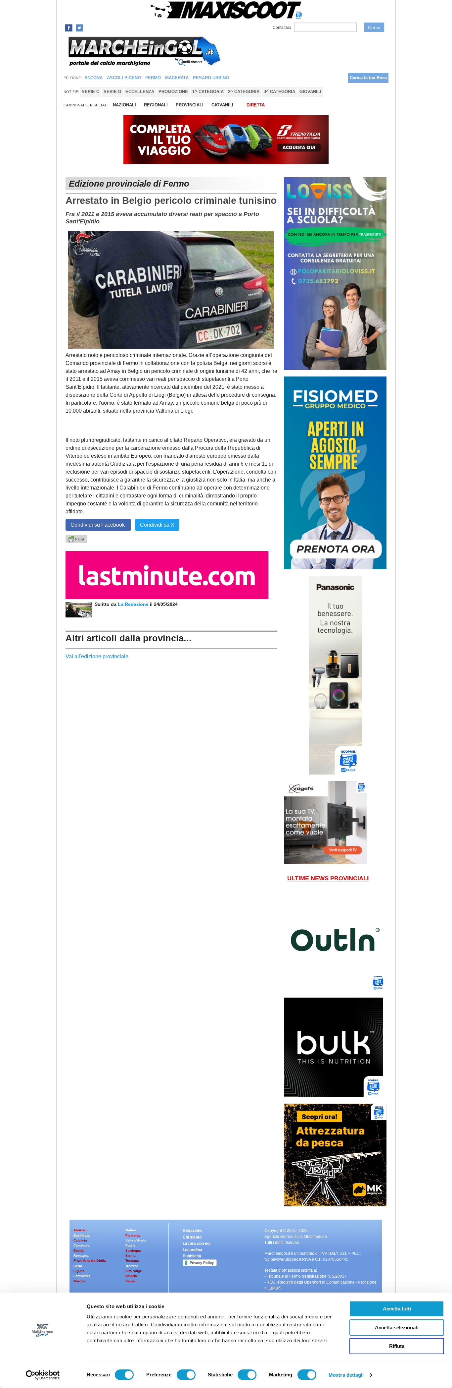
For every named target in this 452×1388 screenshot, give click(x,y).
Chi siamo (192, 1237)
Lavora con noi (196, 1243)
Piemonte (133, 1235)
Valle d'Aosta (135, 1240)
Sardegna (133, 1250)
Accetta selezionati (397, 1327)
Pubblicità (192, 1256)
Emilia (78, 1250)
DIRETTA (256, 104)
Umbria (131, 1276)
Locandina (192, 1249)
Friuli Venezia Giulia (89, 1260)
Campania (81, 1245)
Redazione (193, 1230)
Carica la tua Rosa (368, 77)
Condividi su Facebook (98, 525)
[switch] (186, 1374)
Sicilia (130, 1255)
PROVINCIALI (189, 104)
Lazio (77, 1266)
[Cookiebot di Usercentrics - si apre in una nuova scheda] (43, 1375)
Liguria (79, 1271)
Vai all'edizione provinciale (97, 656)
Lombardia (82, 1276)
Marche (79, 1281)
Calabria (80, 1240)
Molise (130, 1230)
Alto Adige (133, 1271)
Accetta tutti (397, 1308)
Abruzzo (79, 1230)
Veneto (130, 1281)
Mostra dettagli (346, 1375)
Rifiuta (396, 1346)
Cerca (374, 27)
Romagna (81, 1255)
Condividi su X (157, 525)
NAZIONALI (124, 104)
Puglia (130, 1245)
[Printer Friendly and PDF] (76, 538)
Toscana (132, 1260)
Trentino (131, 1266)
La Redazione (134, 604)
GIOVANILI (222, 104)
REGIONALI (156, 104)
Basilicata (81, 1235)
